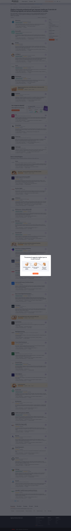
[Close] (50, 256)
